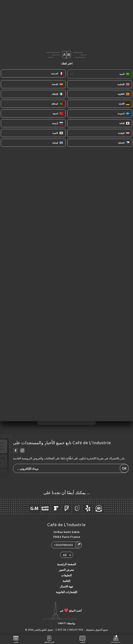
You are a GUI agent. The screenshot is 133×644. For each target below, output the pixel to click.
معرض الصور (66, 569)
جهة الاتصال (66, 586)
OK (124, 468)
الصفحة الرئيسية (66, 564)
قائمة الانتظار (49, 642)
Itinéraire (115, 642)
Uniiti (62, 623)
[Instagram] (22, 450)
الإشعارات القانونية (66, 592)
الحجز (16, 642)
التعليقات (66, 575)
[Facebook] (15, 450)
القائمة (66, 580)
